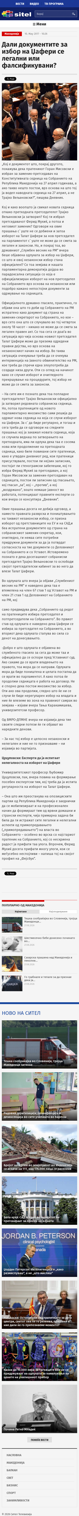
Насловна (14, 1455)
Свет (10, 1478)
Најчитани (21, 911)
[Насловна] (16, 16)
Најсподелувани (58, 911)
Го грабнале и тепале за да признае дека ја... (47, 978)
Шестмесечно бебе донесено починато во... (49, 939)
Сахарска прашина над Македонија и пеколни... (48, 959)
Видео (34, 4)
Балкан (12, 1470)
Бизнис (12, 1485)
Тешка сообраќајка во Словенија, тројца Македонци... (50, 920)
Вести (20, 4)
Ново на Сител (21, 1013)
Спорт (11, 1493)
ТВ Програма (53, 4)
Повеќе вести (39, 1440)
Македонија (15, 1462)
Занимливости (18, 1500)
